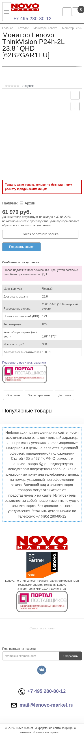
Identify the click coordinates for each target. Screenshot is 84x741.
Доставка (64, 395)
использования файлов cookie (24, 718)
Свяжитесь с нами (42, 628)
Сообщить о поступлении (20, 262)
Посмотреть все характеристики (24, 362)
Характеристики (39, 395)
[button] (24, 373)
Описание (13, 395)
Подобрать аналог (21, 246)
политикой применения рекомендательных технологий (40, 714)
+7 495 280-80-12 (32, 18)
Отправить (70, 656)
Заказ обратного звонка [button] (40, 234)
